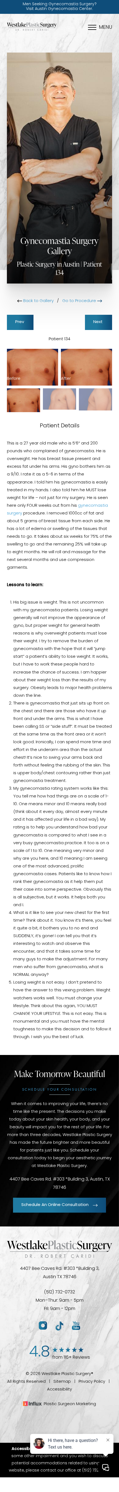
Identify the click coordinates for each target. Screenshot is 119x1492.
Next (98, 322)
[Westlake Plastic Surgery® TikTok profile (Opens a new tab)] (59, 1325)
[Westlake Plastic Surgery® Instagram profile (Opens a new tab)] (43, 1325)
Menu (105, 27)
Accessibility (59, 1389)
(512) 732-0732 (59, 1292)
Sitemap (62, 1382)
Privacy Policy (92, 1382)
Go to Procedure (79, 301)
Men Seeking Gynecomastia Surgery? (60, 6)
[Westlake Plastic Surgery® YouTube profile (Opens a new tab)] (76, 1325)
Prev (20, 322)
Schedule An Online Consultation (55, 1205)
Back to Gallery (38, 301)
